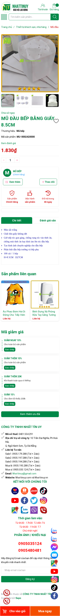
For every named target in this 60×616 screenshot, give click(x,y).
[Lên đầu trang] (54, 603)
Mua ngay (45, 611)
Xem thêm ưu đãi (30, 414)
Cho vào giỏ (17, 611)
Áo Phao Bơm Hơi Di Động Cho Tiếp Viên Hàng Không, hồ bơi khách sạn (14, 316)
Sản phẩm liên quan (18, 274)
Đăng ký (30, 579)
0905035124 (30, 543)
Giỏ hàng (54, 9)
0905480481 (30, 550)
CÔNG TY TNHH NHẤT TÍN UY (39, 594)
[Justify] (54, 17)
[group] (30, 63)
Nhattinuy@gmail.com (24, 473)
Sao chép (9, 349)
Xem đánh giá (8, 143)
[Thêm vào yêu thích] (56, 121)
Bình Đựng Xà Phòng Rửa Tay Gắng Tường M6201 (44, 315)
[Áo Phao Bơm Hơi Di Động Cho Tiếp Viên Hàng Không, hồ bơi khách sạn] (15, 294)
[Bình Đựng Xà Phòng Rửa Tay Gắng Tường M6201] (45, 294)
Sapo (18, 598)
